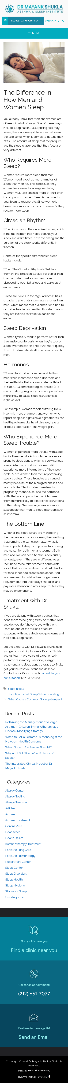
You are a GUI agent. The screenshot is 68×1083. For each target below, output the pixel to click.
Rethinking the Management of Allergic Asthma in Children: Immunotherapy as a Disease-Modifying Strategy (31, 726)
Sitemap (42, 1077)
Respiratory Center (18, 861)
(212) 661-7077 (34, 994)
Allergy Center (15, 790)
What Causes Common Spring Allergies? (35, 699)
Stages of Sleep (16, 891)
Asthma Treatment (17, 820)
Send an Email (34, 1037)
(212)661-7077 (55, 21)
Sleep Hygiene (15, 885)
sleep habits (16, 688)
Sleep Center (14, 867)
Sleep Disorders (16, 873)
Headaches (12, 832)
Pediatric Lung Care (18, 850)
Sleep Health (14, 879)
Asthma (10, 814)
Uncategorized (15, 897)
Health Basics (14, 838)
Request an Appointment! (25, 21)
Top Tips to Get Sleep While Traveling (33, 694)
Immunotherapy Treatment (23, 844)
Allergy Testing (15, 796)
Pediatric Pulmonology (20, 855)
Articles (10, 808)
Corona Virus (13, 826)
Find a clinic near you (34, 950)
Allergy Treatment (17, 802)
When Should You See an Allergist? (28, 747)
